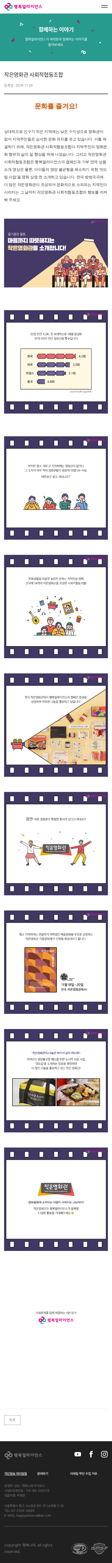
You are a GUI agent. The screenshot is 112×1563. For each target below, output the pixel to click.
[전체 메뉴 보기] (104, 6)
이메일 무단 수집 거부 (83, 1473)
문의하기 (42, 1473)
